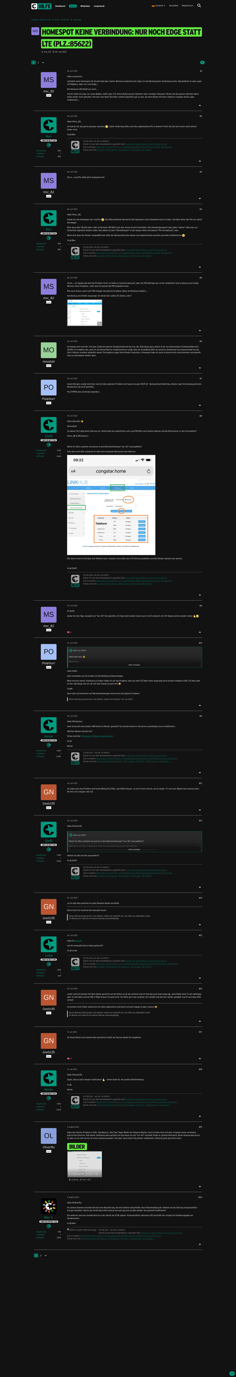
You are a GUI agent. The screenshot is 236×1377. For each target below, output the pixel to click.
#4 (200, 209)
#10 (200, 643)
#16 (200, 988)
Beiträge (40, 156)
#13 (200, 820)
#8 (200, 416)
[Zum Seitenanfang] (232, 1373)
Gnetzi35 (78, 940)
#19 (200, 1127)
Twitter (141, 761)
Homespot (142, 147)
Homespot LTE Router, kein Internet (97, 736)
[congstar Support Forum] (41, 5)
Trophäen (40, 153)
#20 (200, 1197)
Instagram (125, 149)
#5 (200, 277)
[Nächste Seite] (43, 62)
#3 (201, 171)
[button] (158, 5)
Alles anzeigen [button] (134, 665)
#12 (200, 783)
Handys (174, 758)
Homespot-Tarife (147, 758)
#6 (200, 341)
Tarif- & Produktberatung (125, 147)
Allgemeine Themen (105, 758)
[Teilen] (202, 62)
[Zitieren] (200, 105)
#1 (201, 71)
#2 (201, 116)
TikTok (147, 966)
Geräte (169, 147)
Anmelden (173, 5)
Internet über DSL (156, 147)
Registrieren (187, 5)
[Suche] (199, 5)
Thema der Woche (105, 761)
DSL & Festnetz (162, 758)
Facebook (112, 149)
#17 (200, 1032)
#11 (200, 716)
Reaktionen (41, 150)
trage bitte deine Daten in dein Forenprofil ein (146, 144)
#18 (200, 1069)
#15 (200, 935)
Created (101, 149)
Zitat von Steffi (79, 650)
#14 (200, 898)
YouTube (137, 149)
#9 (200, 605)
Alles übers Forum (104, 147)
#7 (201, 378)
